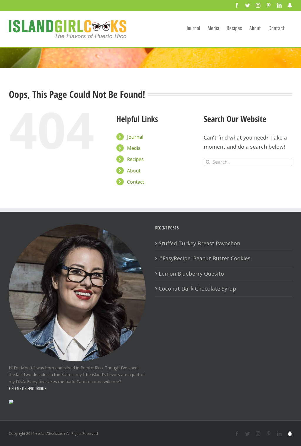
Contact (135, 182)
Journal (135, 137)
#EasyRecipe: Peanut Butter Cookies (204, 258)
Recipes (135, 159)
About (134, 170)
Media (134, 148)
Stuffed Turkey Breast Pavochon (199, 243)
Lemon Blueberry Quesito (191, 273)
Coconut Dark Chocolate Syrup (197, 288)
